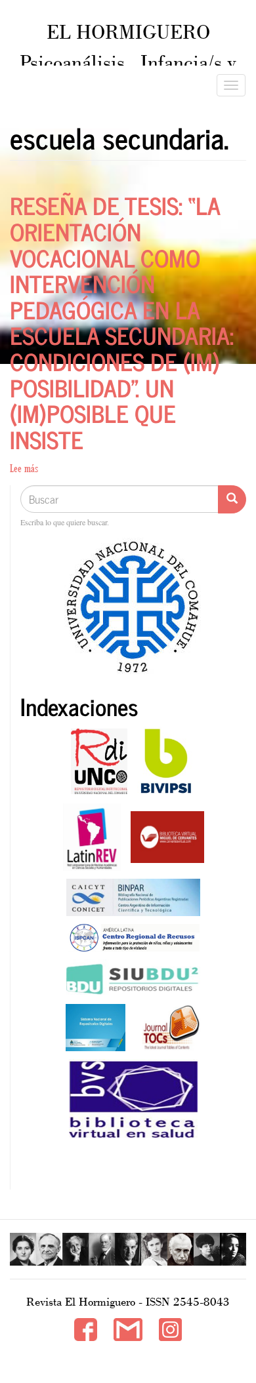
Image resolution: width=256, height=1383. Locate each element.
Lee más (24, 468)
